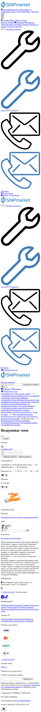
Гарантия (18, 27)
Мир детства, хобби (22, 394)
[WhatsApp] (6, 667)
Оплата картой (12, 607)
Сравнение (5, 621)
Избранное (29, 619)
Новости (15, 110)
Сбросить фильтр (25, 457)
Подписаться (27, 679)
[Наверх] (3, 709)
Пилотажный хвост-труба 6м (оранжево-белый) (19, 517)
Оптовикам (17, 25)
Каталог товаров (7, 23)
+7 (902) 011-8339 (7, 592)
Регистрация (19, 621)
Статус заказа (8, 193)
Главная (4, 394)
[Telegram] (2, 667)
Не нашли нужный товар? (11, 538)
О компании (18, 605)
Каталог (11, 394)
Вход (12, 621)
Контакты (30, 609)
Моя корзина (19, 619)
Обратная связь (7, 25)
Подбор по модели (13, 29)
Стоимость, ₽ (6, 449)
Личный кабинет (7, 619)
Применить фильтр (10, 457)
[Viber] (4, 667)
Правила (26, 25)
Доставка (10, 27)
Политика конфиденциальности (13, 609)
